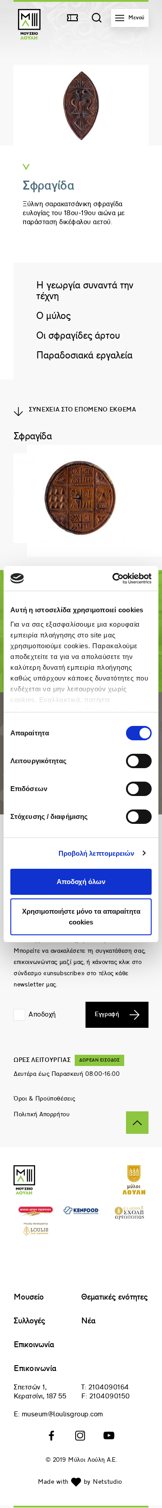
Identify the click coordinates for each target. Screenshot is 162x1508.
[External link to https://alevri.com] (36, 1214)
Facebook (52, 1435)
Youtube (109, 1435)
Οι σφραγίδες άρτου (78, 336)
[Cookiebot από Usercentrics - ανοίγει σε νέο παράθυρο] (114, 578)
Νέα (88, 1321)
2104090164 (108, 1387)
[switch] (139, 761)
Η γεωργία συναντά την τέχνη (84, 291)
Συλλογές (29, 1321)
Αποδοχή (42, 1014)
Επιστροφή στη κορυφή (137, 1122)
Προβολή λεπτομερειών (96, 853)
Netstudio (107, 1482)
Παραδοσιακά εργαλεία (84, 356)
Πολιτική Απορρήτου (42, 1114)
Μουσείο (29, 1297)
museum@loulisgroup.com (62, 1414)
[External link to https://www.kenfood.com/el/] (81, 1212)
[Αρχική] (29, 37)
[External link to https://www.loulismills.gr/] (133, 1192)
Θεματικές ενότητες (114, 1297)
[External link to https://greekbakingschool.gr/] (129, 1217)
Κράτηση (74, 18)
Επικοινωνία (34, 1345)
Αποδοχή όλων (81, 881)
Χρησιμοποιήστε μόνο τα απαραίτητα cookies (81, 916)
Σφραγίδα (32, 437)
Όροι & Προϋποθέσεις (44, 1099)
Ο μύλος (53, 316)
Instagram (81, 1435)
